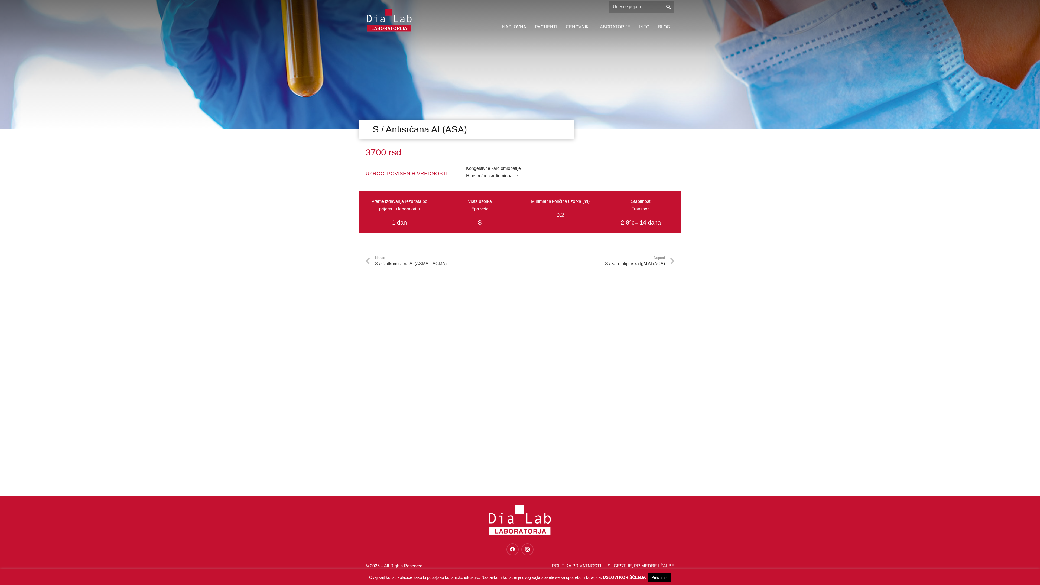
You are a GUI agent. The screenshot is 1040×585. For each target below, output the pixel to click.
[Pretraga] (668, 7)
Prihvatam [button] (660, 578)
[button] (652, 27)
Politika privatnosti (576, 566)
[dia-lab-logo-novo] (389, 20)
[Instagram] (527, 549)
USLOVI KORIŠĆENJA (624, 577)
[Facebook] (512, 549)
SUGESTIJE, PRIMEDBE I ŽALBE (640, 566)
